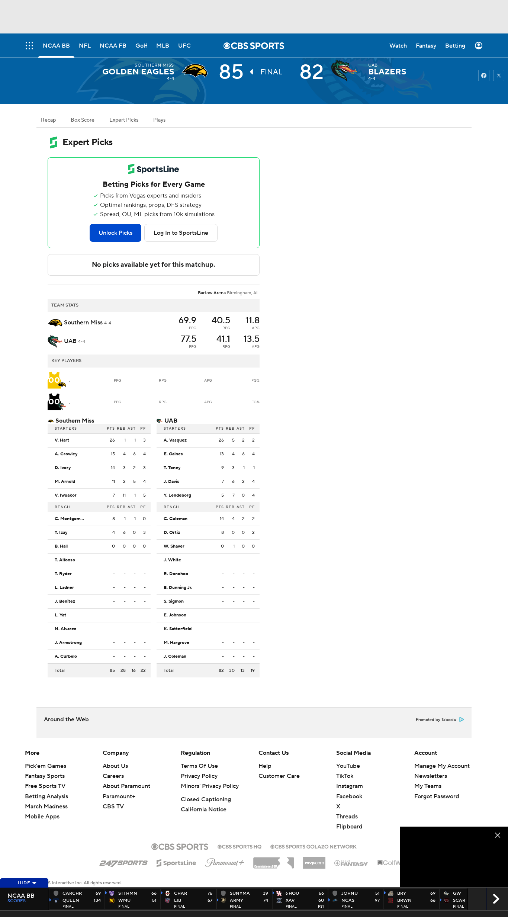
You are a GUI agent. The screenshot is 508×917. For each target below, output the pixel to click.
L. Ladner (64, 588)
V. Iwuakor (66, 495)
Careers (113, 776)
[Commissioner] (273, 860)
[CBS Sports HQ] (239, 846)
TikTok (344, 776)
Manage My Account (442, 766)
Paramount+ (119, 796)
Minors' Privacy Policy (210, 786)
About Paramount (126, 786)
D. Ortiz (172, 532)
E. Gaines (173, 454)
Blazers (387, 72)
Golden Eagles (138, 72)
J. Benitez (65, 601)
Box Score (82, 120)
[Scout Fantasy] (351, 862)
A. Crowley (66, 454)
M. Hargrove (176, 643)
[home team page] (346, 71)
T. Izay (61, 532)
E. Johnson (175, 615)
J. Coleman (175, 656)
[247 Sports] (123, 861)
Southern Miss (154, 65)
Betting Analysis (46, 796)
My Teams (427, 786)
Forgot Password (436, 796)
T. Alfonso (65, 560)
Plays (159, 120)
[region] (454, 857)
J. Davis (171, 482)
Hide (24, 883)
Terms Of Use (199, 766)
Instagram (349, 786)
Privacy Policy (199, 776)
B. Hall (61, 546)
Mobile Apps (42, 816)
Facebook (349, 796)
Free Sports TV (45, 786)
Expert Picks (123, 120)
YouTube (348, 766)
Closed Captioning (206, 799)
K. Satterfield (178, 629)
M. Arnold (65, 482)
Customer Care (279, 776)
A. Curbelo (66, 656)
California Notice (203, 809)
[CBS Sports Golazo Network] (313, 846)
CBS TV (113, 806)
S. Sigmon (174, 601)
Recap (48, 120)
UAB (373, 65)
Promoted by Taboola (436, 719)
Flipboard (349, 826)
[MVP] (314, 860)
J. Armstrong (68, 643)
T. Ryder (63, 574)
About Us (115, 766)
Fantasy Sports (45, 776)
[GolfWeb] (393, 863)
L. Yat (60, 615)
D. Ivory (63, 468)
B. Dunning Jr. (178, 588)
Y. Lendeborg (177, 495)
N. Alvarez (65, 629)
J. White (172, 560)
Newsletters (430, 776)
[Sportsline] (176, 862)
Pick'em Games (45, 766)
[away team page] (196, 71)
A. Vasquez (175, 440)
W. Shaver (174, 546)
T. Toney (172, 468)
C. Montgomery (71, 519)
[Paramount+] (224, 861)
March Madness (46, 806)
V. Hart (62, 440)
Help (264, 766)
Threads (347, 816)
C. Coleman (175, 519)
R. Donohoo (176, 574)
